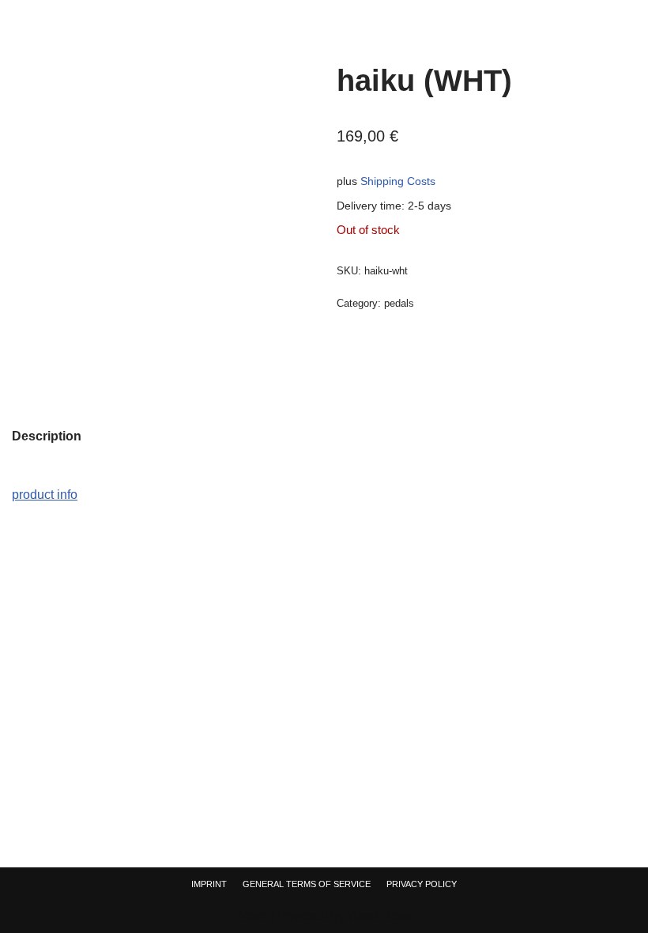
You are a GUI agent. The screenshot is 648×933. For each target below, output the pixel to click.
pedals (399, 303)
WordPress (379, 916)
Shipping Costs (397, 181)
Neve (253, 916)
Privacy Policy (421, 884)
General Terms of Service (307, 884)
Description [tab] (46, 436)
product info (44, 494)
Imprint (209, 884)
